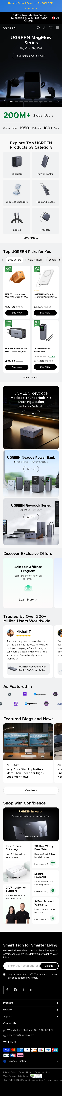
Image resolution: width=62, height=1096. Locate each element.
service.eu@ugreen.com (20, 1035)
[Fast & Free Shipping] (16, 862)
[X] (31, 990)
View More (29, 377)
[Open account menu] (44, 27)
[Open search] (38, 27)
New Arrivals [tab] (35, 260)
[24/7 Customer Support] (16, 904)
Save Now (30, 9)
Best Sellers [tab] (14, 260)
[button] (4, 101)
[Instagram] (15, 990)
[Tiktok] (23, 990)
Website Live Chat (18, 1030)
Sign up (49, 966)
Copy (52, 356)
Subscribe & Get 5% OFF (31, 56)
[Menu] (57, 27)
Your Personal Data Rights (15, 1076)
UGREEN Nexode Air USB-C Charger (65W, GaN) (15, 297)
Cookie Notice (26, 1072)
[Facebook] (7, 990)
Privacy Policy (10, 1072)
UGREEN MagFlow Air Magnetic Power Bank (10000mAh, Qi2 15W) (45, 297)
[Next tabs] (59, 260)
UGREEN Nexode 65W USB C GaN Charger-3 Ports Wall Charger (16, 351)
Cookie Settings (42, 1072)
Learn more (11, 878)
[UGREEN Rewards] (31, 824)
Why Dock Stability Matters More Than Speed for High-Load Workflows (25, 773)
